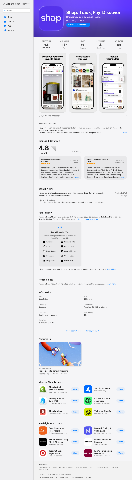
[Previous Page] (36, 45)
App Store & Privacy (62, 477)
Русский (62, 467)
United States (43, 464)
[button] (16, 17)
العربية (55, 467)
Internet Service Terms (46, 477)
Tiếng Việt (114, 467)
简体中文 (70, 467)
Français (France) (81, 467)
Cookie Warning (77, 477)
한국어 (92, 467)
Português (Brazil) (103, 467)
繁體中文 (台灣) (43, 469)
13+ (85, 315)
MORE (77, 177)
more (125, 132)
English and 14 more (47, 315)
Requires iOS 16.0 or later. (94, 307)
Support (88, 477)
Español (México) (44, 467)
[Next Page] (129, 45)
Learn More (112, 269)
